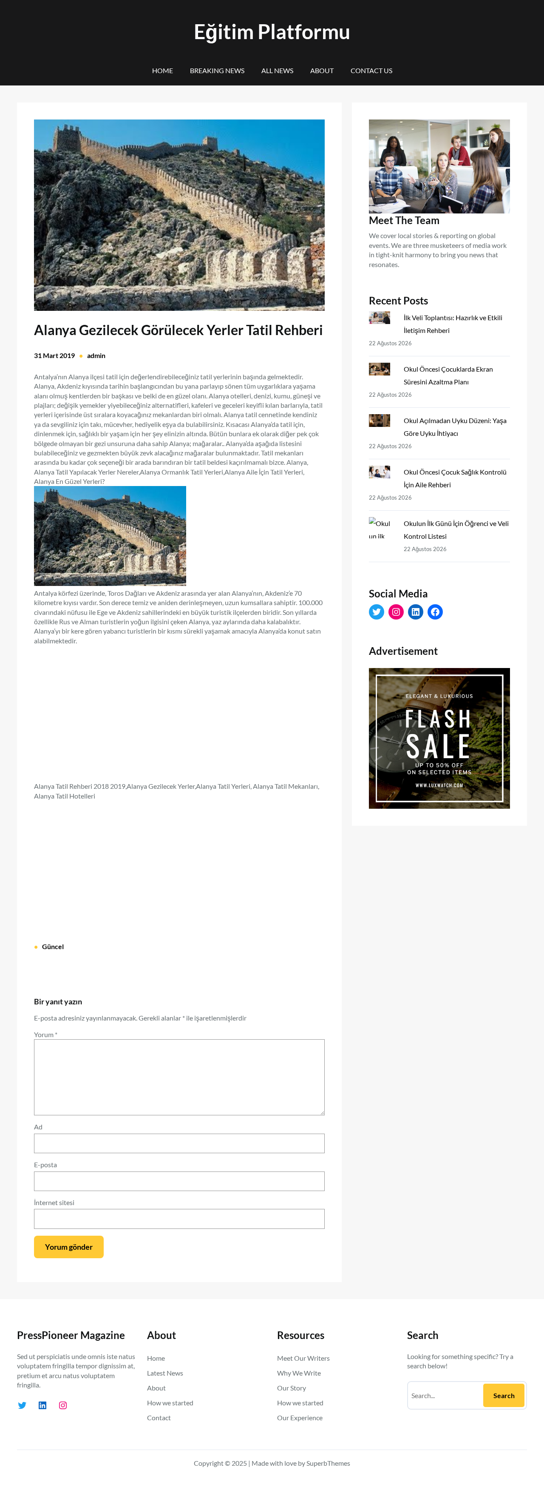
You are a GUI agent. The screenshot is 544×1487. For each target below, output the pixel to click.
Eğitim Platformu (272, 31)
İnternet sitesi (54, 1202)
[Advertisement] (179, 708)
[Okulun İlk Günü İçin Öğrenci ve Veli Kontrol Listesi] (383, 529)
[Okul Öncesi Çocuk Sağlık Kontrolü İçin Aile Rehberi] (383, 474)
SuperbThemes (328, 1463)
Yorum (45, 1034)
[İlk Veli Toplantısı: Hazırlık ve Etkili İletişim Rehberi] (383, 319)
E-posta (45, 1164)
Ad (38, 1127)
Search (504, 1395)
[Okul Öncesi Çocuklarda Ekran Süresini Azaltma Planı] (383, 371)
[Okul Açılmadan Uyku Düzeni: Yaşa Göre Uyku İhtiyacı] (383, 422)
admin (96, 355)
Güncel (53, 946)
